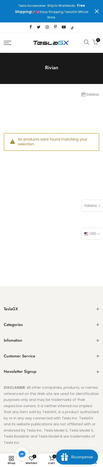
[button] (22, 454)
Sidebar (92, 94)
